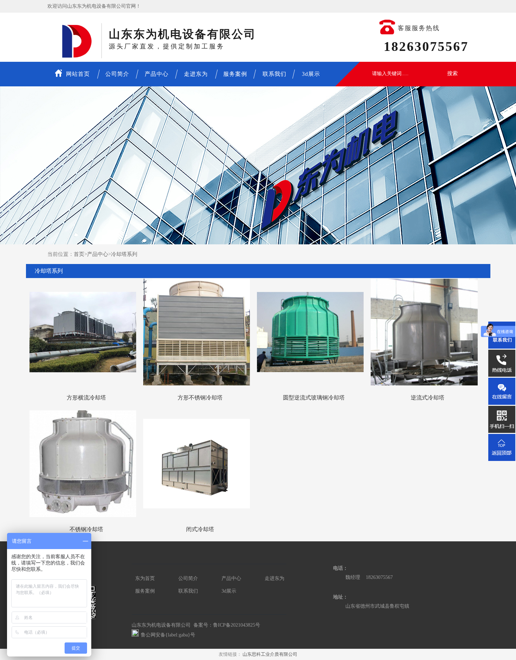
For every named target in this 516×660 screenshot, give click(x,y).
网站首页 (77, 74)
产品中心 (156, 74)
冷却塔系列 (124, 254)
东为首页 (145, 578)
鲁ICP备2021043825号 (236, 625)
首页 (79, 254)
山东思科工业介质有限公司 (270, 654)
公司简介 (117, 74)
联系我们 (274, 74)
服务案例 (235, 74)
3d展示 (311, 74)
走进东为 (196, 74)
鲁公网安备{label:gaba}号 (168, 635)
